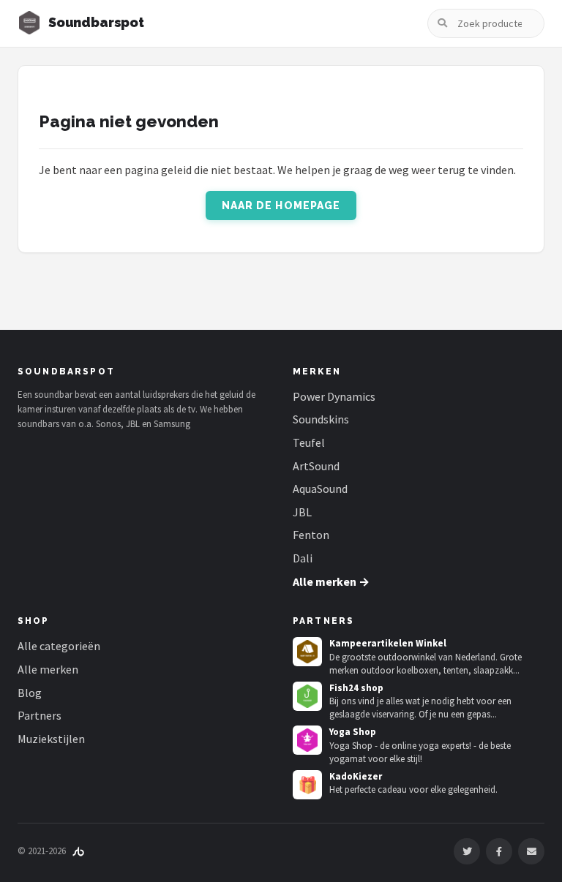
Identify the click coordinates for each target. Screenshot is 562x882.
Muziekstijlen (51, 738)
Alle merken (48, 669)
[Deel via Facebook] (499, 851)
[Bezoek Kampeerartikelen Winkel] (307, 651)
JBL (302, 512)
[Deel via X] (467, 851)
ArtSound (316, 466)
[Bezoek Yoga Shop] (307, 740)
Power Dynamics (334, 396)
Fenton (311, 534)
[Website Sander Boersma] (78, 851)
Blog (30, 692)
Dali (302, 558)
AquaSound (320, 488)
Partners (39, 715)
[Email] (531, 851)
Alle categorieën (59, 645)
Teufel (309, 442)
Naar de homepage (281, 205)
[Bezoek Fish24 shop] (307, 696)
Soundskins (321, 419)
